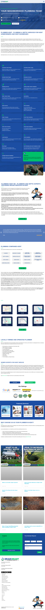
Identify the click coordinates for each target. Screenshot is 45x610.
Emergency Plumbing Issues (38, 253)
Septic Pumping (6, 256)
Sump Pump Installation (27, 253)
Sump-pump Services (4, 586)
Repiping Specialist (16, 256)
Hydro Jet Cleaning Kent (5, 580)
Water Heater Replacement (37, 256)
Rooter (2, 584)
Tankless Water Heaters (4, 587)
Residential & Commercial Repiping (6, 582)
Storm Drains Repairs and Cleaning (6, 585)
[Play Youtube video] (33, 170)
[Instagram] (9, 572)
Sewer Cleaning (27, 259)
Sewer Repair (16, 259)
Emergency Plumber (16, 253)
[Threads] (10, 572)
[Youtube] (5, 572)
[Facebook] (2, 572)
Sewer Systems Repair (4, 578)
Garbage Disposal (4, 579)
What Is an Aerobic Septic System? (10, 482)
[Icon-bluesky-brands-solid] (7, 572)
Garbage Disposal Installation (27, 256)
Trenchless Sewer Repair (37, 259)
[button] (44, 1)
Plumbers (6, 253)
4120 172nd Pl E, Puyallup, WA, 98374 (6, 565)
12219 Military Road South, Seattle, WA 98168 (6, 568)
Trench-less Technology (4, 588)
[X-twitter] (4, 572)
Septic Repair (5, 259)
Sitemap (3, 599)
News (2, 598)
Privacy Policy (3, 600)
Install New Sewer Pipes (5, 581)
